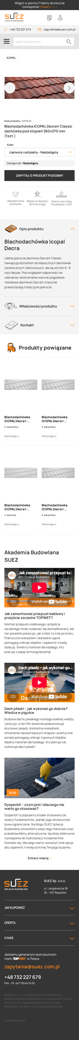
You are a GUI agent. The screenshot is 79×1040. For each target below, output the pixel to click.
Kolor (10, 144)
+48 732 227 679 (20, 29)
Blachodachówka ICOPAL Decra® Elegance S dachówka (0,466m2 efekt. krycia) (58, 419)
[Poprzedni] (9, 87)
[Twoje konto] (60, 17)
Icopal (11, 58)
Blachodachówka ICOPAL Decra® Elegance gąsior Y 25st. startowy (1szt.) (20, 419)
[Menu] (6, 41)
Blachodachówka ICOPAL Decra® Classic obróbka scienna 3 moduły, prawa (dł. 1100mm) (19, 507)
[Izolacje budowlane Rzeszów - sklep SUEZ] (14, 17)
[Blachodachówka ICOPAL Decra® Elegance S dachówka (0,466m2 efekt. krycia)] (58, 385)
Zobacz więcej (38, 858)
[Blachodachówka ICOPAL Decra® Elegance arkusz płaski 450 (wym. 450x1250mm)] (58, 473)
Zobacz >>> (48, 7)
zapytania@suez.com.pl (59, 29)
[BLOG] (39, 777)
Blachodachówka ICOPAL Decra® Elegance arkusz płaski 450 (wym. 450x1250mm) (54, 507)
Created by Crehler (14, 1020)
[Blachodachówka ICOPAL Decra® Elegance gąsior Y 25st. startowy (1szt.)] (20, 385)
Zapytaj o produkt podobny (39, 175)
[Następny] (69, 87)
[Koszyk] (71, 17)
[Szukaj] (69, 41)
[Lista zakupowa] (49, 17)
